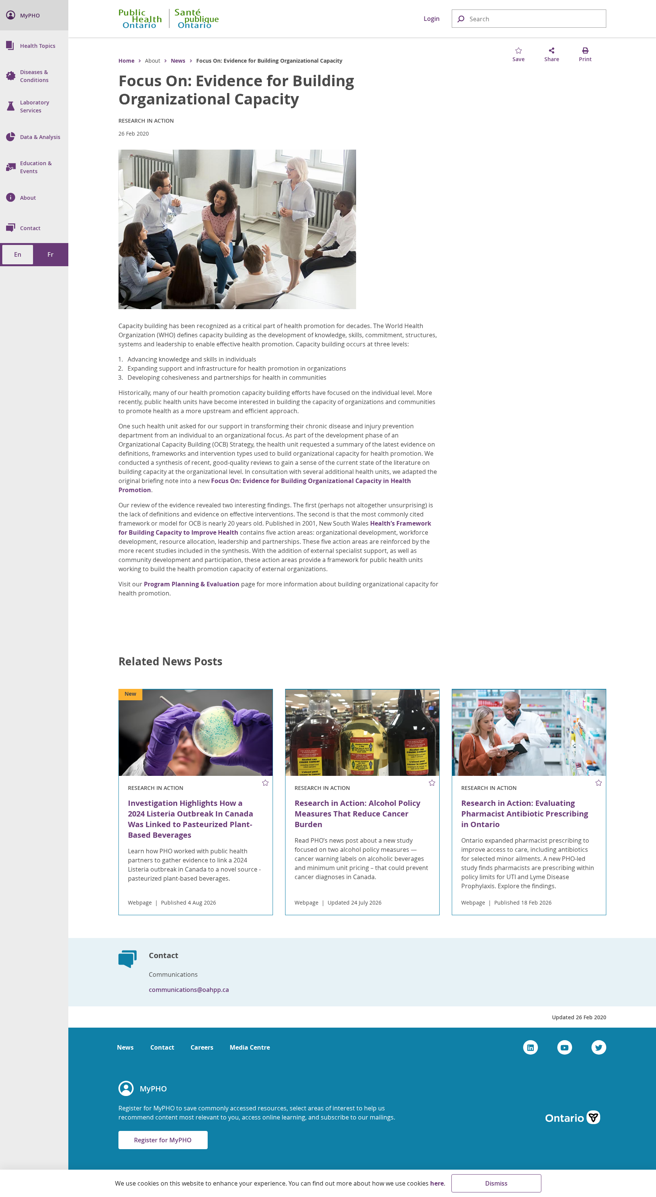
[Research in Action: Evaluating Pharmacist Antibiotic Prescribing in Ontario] (529, 733)
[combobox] (529, 19)
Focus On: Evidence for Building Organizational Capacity (236, 89)
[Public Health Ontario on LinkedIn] (530, 1047)
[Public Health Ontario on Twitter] (598, 1047)
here (437, 1183)
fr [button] (50, 254)
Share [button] (551, 59)
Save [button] (518, 59)
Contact (162, 1047)
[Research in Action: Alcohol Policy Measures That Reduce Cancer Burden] (362, 733)
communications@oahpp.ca (189, 989)
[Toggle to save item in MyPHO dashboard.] (265, 783)
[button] (460, 18)
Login (432, 18)
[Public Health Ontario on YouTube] (564, 1047)
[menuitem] (34, 15)
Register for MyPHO (163, 1140)
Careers (202, 1047)
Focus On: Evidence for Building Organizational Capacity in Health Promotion (264, 485)
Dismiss (496, 1183)
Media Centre (250, 1047)
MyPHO (153, 1088)
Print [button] (585, 59)
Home (126, 60)
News (178, 60)
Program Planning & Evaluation (192, 584)
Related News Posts (170, 661)
